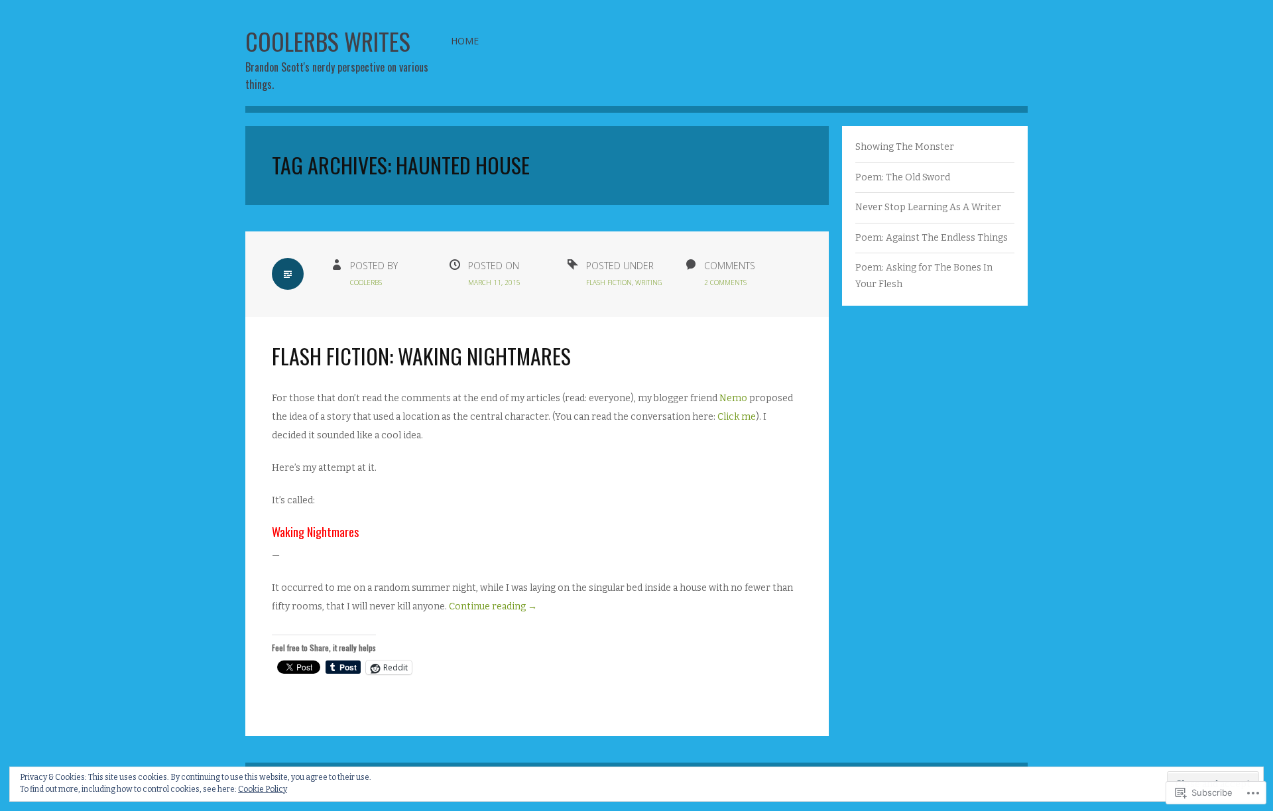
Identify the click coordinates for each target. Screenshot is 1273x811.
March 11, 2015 (494, 282)
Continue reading (493, 606)
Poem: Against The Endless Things (931, 237)
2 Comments (725, 282)
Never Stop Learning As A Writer (928, 207)
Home (465, 40)
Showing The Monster (904, 147)
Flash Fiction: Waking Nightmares (421, 355)
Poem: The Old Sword (902, 177)
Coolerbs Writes (327, 40)
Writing (648, 282)
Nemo (733, 398)
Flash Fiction (609, 282)
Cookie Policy (262, 789)
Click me (736, 416)
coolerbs (366, 282)
